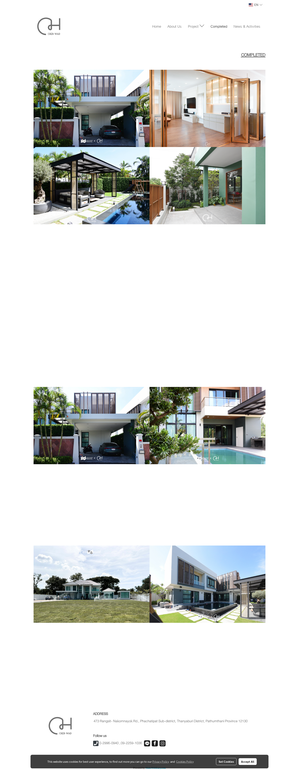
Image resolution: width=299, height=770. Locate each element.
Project (194, 26)
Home (156, 26)
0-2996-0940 (109, 743)
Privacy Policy (160, 761)
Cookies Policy (185, 761)
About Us (174, 26)
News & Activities (247, 26)
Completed (219, 26)
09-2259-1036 (131, 743)
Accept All (247, 761)
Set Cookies (226, 761)
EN (256, 4)
